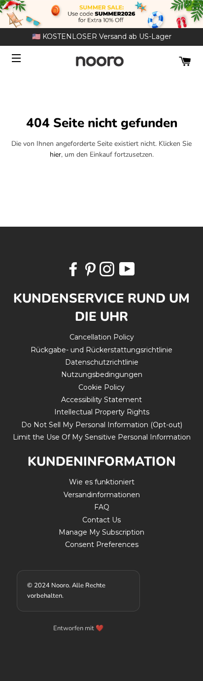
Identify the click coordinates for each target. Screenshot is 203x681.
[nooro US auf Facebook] (74, 272)
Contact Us (101, 519)
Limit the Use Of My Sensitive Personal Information (102, 437)
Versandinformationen (102, 494)
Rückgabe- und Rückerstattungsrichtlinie (101, 349)
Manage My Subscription (101, 532)
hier (55, 154)
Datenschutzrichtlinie (101, 362)
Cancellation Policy (101, 337)
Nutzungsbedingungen (101, 374)
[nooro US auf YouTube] (126, 272)
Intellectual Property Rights (101, 412)
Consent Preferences (101, 544)
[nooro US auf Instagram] (108, 272)
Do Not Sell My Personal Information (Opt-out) (101, 424)
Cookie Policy (101, 387)
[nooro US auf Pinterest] (91, 272)
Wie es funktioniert (102, 481)
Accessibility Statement (101, 399)
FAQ (101, 507)
